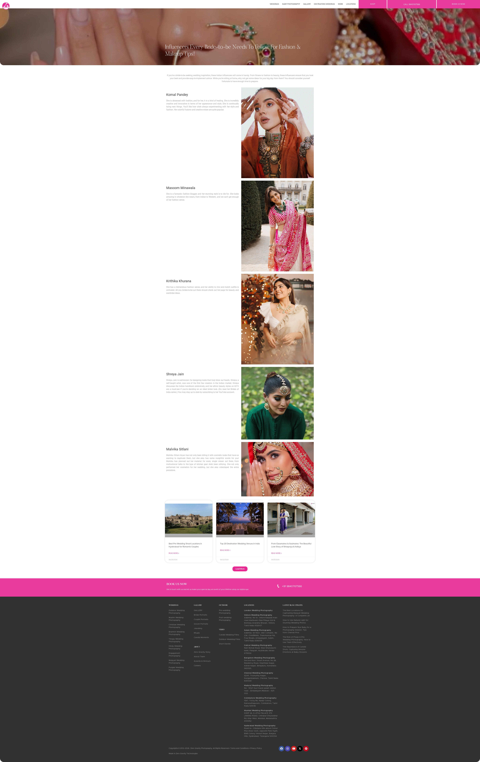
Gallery (307, 4)
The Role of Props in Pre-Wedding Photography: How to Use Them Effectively (296, 639)
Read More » (174, 553)
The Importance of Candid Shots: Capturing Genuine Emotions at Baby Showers (295, 649)
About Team (199, 657)
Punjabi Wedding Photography (176, 669)
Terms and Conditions (239, 748)
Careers (197, 666)
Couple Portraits (201, 619)
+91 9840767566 (292, 586)
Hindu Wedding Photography (175, 647)
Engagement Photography (174, 654)
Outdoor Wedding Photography (177, 612)
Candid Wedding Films (229, 635)
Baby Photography (291, 4)
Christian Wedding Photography (177, 626)
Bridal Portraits (200, 615)
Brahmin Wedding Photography (177, 633)
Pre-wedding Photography (225, 612)
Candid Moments (201, 637)
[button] (240, 568)
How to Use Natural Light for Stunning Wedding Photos (295, 621)
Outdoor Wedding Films (229, 639)
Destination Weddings (324, 4)
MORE (340, 4)
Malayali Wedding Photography (176, 662)
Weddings (274, 4)
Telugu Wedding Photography (176, 640)
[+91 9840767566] (278, 586)
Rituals (197, 633)
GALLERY (198, 610)
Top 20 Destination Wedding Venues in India (240, 544)
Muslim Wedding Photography (176, 619)
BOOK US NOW (458, 4)
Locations (351, 4)
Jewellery (198, 628)
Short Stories (225, 644)
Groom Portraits (201, 624)
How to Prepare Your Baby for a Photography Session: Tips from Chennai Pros (297, 630)
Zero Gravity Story (202, 652)
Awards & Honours (202, 661)
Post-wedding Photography (225, 619)
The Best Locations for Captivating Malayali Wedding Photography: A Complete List (296, 613)
